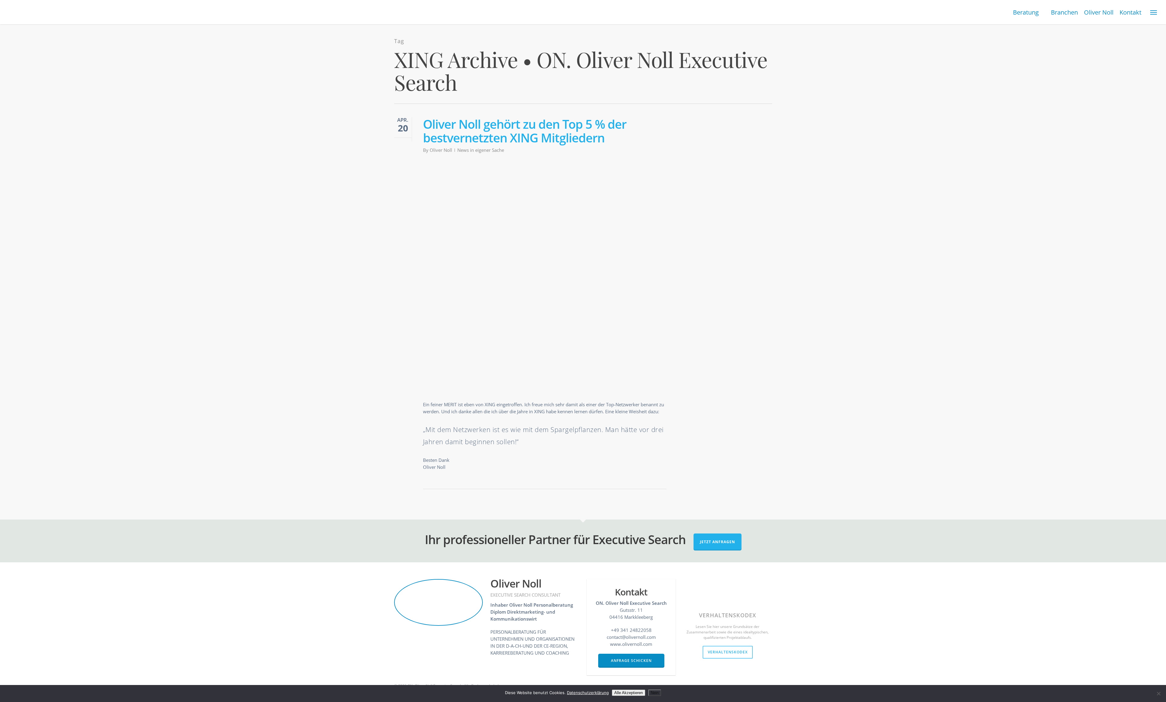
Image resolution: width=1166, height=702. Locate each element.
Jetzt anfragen (717, 541)
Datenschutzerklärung (588, 692)
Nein (655, 692)
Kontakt (1130, 12)
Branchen (1064, 12)
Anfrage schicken (631, 660)
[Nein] (1158, 693)
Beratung (1026, 12)
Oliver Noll (1098, 12)
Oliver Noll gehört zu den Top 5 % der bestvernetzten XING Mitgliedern (524, 131)
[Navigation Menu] (1153, 12)
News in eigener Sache (480, 150)
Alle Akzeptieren (628, 692)
